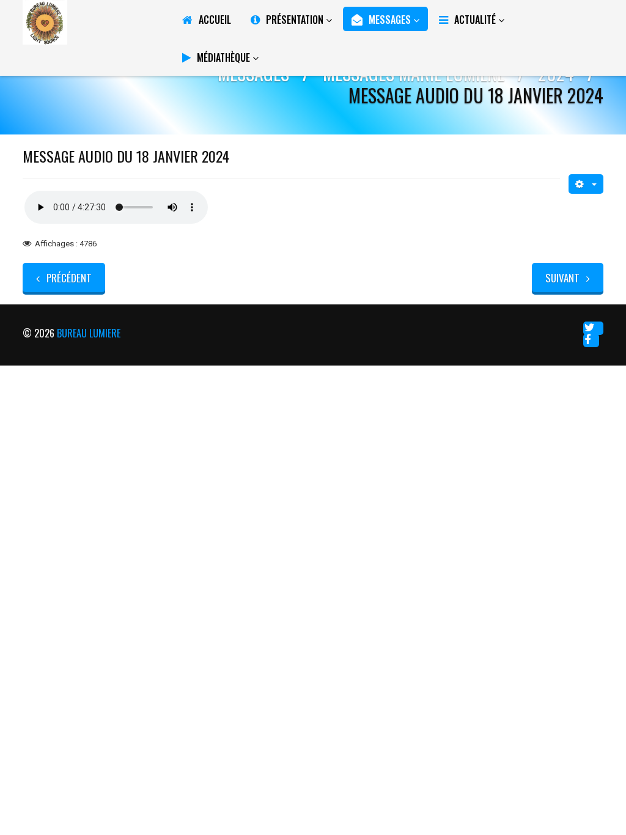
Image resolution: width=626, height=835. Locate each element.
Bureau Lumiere (88, 333)
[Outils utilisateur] (586, 184)
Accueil (215, 19)
